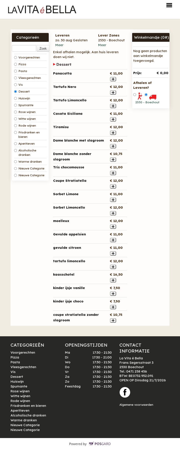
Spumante (25, 105)
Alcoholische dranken (27, 152)
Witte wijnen (27, 118)
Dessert (24, 91)
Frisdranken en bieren (29, 134)
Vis (20, 84)
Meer (59, 45)
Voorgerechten (29, 57)
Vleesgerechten (29, 78)
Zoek (43, 48)
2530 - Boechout (147, 102)
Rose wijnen (27, 112)
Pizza (22, 64)
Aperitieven (26, 143)
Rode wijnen (27, 125)
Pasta (22, 71)
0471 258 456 (136, 371)
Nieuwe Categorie (31, 168)
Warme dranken (30, 161)
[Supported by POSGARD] (90, 447)
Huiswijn (24, 98)
